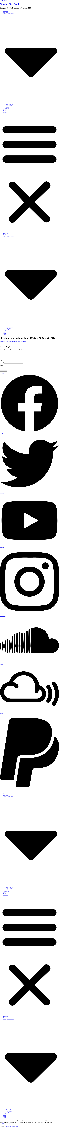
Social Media (6, 108)
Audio (7, 107)
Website (2, 368)
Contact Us (5, 112)
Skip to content (3, 0)
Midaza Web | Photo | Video (12, 1126)
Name (2, 362)
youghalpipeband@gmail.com (7, 1123)
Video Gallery (9, 105)
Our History (5, 12)
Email (2, 365)
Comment (2, 360)
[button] (29, 173)
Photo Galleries (9, 104)
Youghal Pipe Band (9, 4)
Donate (4, 110)
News (4, 109)
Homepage (5, 11)
